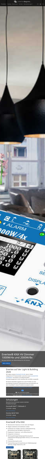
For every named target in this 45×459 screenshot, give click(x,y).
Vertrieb (21, 4)
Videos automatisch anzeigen (23, 392)
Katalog (9, 4)
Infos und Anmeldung (10, 410)
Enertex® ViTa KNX (21, 374)
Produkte (3, 4)
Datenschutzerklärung (27, 395)
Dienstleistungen (28, 4)
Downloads (15, 4)
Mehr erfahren (6, 363)
